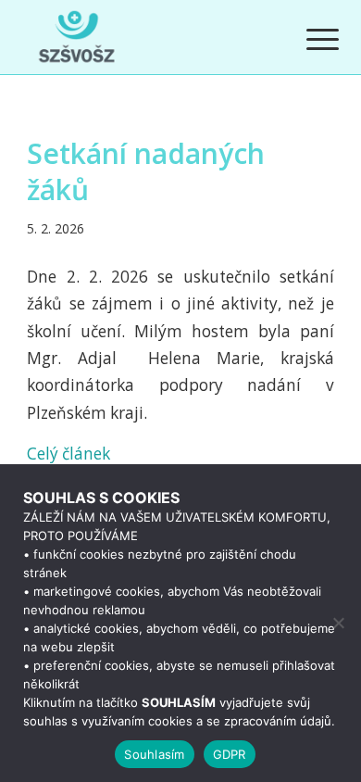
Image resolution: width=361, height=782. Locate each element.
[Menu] (308, 39)
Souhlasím (154, 754)
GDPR (229, 754)
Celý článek (68, 453)
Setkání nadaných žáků (146, 171)
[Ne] (338, 622)
